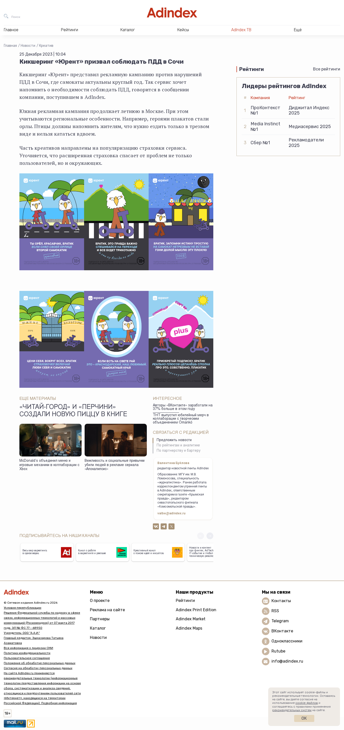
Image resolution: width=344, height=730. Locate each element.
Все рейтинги (326, 69)
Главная (10, 46)
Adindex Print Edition (196, 609)
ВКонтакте (282, 631)
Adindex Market (190, 619)
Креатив (46, 46)
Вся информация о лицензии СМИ (28, 648)
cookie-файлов (306, 703)
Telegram (280, 621)
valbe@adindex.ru (171, 513)
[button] (210, 535)
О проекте (100, 600)
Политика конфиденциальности (27, 653)
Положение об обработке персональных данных (39, 663)
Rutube (278, 651)
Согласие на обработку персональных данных (38, 668)
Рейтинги (185, 600)
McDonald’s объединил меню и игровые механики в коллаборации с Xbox (49, 465)
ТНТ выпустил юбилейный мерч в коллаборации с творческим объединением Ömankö (181, 419)
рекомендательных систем (292, 710)
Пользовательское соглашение (27, 658)
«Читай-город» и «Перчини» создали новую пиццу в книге (73, 411)
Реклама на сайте (107, 609)
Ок (304, 718)
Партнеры (100, 619)
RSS (275, 610)
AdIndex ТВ (241, 29)
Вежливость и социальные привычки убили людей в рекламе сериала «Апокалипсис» (115, 465)
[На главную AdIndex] (172, 13)
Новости (28, 46)
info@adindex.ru (287, 661)
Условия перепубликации (22, 607)
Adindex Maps (189, 628)
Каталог (98, 628)
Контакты (281, 600)
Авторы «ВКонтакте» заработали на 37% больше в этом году (183, 407)
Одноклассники (286, 641)
